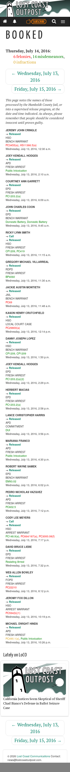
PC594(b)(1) (13, 613)
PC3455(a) (12, 145)
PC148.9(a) (12, 536)
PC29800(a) (13, 328)
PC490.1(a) (12, 638)
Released (15, 134)
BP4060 (10, 277)
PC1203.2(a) (13, 196)
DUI (8, 430)
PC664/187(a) (29, 536)
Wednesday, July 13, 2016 (35, 76)
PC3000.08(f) (47, 536)
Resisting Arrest (15, 562)
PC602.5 (11, 507)
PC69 (9, 302)
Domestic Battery (16, 222)
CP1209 (10, 251)
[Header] (35, 8)
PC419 (21, 251)
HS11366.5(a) (28, 145)
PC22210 (11, 587)
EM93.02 (11, 481)
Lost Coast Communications (33, 756)
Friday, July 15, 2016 (38, 89)
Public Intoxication (16, 170)
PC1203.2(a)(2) (15, 379)
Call (11, 236)
